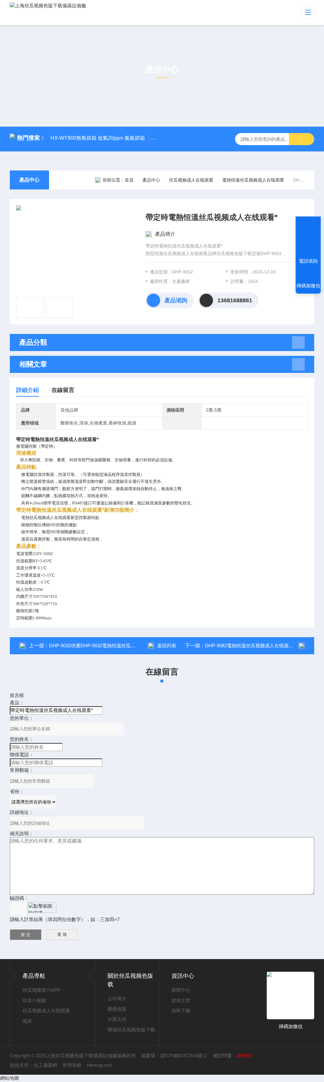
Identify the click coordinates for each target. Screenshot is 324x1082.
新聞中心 (180, 990)
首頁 (129, 179)
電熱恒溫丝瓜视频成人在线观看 (253, 179)
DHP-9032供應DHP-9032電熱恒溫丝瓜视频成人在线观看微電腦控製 (120, 645)
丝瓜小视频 (34, 1000)
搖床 (27, 1021)
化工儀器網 (45, 1065)
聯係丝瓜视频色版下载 (131, 1029)
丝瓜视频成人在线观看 (191, 179)
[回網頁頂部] (308, 237)
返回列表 (166, 645)
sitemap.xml (99, 1065)
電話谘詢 (308, 261)
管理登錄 (71, 1065)
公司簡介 (117, 998)
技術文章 (180, 1000)
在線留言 (63, 390)
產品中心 (29, 179)
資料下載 (180, 1010)
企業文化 (117, 1019)
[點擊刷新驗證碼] (42, 907)
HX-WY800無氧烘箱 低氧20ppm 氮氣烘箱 (98, 138)
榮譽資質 (117, 1009)
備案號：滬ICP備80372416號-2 (174, 1055)
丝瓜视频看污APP (41, 990)
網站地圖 (9, 1078)
